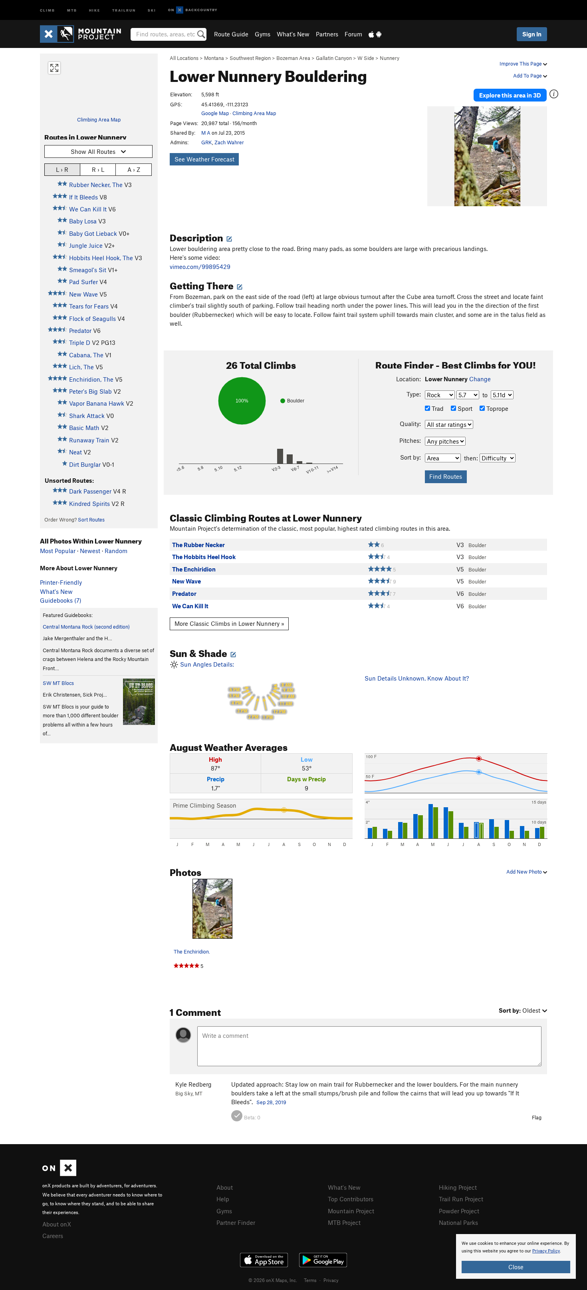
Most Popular (57, 550)
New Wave (83, 294)
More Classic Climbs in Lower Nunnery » (229, 623)
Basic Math (84, 427)
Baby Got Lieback (93, 233)
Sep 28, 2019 (271, 1102)
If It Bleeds (83, 197)
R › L (98, 169)
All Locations (184, 58)
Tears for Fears (89, 306)
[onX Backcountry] (192, 10)
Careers (52, 1235)
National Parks (458, 1222)
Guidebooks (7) (60, 600)
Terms (310, 1280)
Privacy (331, 1280)
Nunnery (389, 58)
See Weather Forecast (204, 159)
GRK (206, 142)
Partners (327, 34)
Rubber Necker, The (96, 184)
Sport (464, 408)
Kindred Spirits (89, 503)
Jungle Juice (86, 245)
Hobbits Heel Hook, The (101, 257)
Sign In (531, 34)
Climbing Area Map (99, 119)
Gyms (262, 34)
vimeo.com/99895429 (200, 266)
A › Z (133, 169)
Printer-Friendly (61, 582)
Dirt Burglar (85, 464)
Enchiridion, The (91, 379)
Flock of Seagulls (92, 318)
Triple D (79, 342)
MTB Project (344, 1222)
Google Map (215, 113)
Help (222, 1198)
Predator (80, 330)
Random (116, 550)
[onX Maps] (59, 1173)
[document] (516, 1256)
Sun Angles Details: (236, 691)
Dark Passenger (90, 491)
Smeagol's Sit (87, 269)
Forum (353, 34)
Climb (47, 9)
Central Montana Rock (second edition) (86, 626)
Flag (536, 1117)
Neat (75, 452)
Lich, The (81, 366)
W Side (365, 58)
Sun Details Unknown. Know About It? (417, 678)
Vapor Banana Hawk (96, 403)
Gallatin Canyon (334, 58)
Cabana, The (86, 354)
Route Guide (231, 34)
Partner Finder (235, 1222)
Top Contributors (350, 1198)
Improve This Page (521, 63)
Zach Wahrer (229, 142)
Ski (152, 9)
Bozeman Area (293, 58)
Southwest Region (250, 58)
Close (516, 1266)
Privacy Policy (546, 1251)
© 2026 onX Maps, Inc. (272, 1280)
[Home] (84, 34)
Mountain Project (351, 1210)
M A (205, 132)
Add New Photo (524, 871)
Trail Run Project (461, 1198)
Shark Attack (87, 415)
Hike (94, 9)
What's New (293, 34)
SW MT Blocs (58, 683)
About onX (56, 1224)
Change (480, 378)
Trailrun (124, 9)
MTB (72, 9)
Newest (90, 550)
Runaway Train (89, 440)
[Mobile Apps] (375, 34)
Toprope (496, 408)
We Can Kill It (88, 209)
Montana (214, 58)
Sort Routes (91, 519)
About (224, 1187)
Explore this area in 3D (510, 95)
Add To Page (528, 75)
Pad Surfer (83, 281)
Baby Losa (83, 221)
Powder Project (459, 1210)
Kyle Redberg (193, 1084)
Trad (437, 408)
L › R (62, 169)
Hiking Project (458, 1187)
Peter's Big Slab (90, 391)
